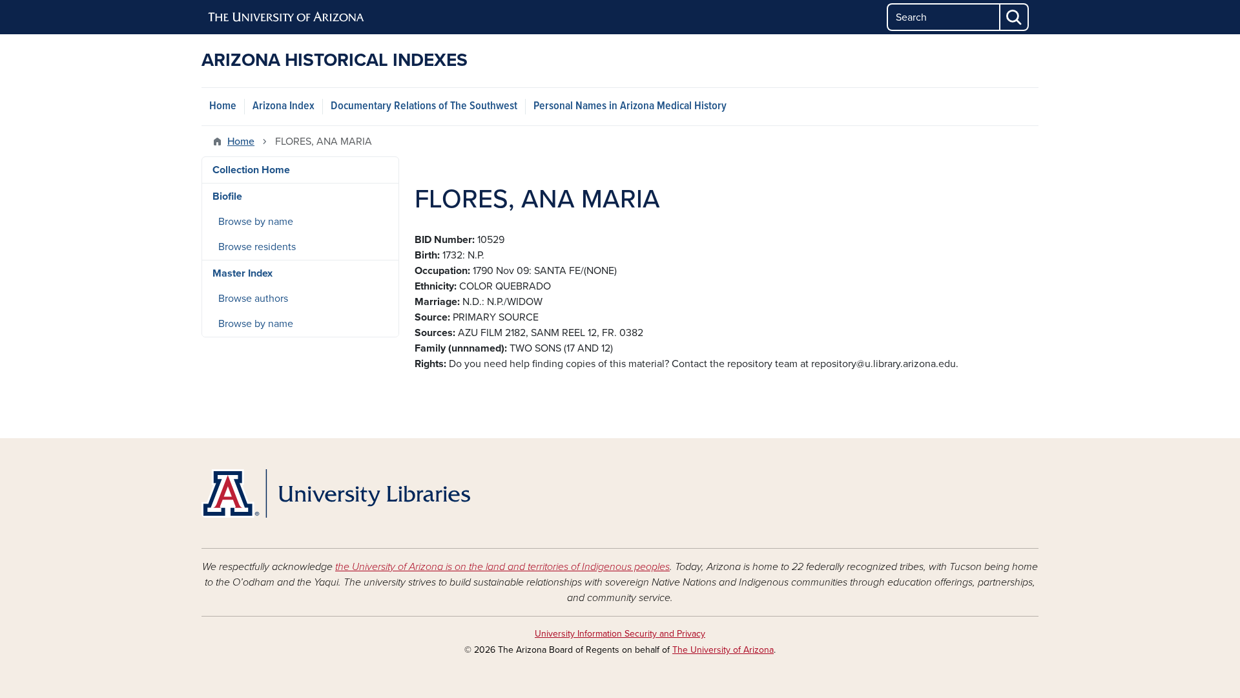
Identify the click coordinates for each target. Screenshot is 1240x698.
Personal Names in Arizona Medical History (630, 106)
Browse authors (253, 298)
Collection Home (251, 170)
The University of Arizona (723, 649)
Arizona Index (284, 106)
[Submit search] (1014, 17)
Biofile (227, 196)
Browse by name (255, 221)
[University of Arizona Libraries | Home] (336, 493)
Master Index (242, 273)
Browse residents (257, 246)
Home (222, 106)
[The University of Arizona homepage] (287, 17)
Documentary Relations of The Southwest (424, 106)
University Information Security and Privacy (620, 633)
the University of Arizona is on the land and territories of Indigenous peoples (502, 566)
